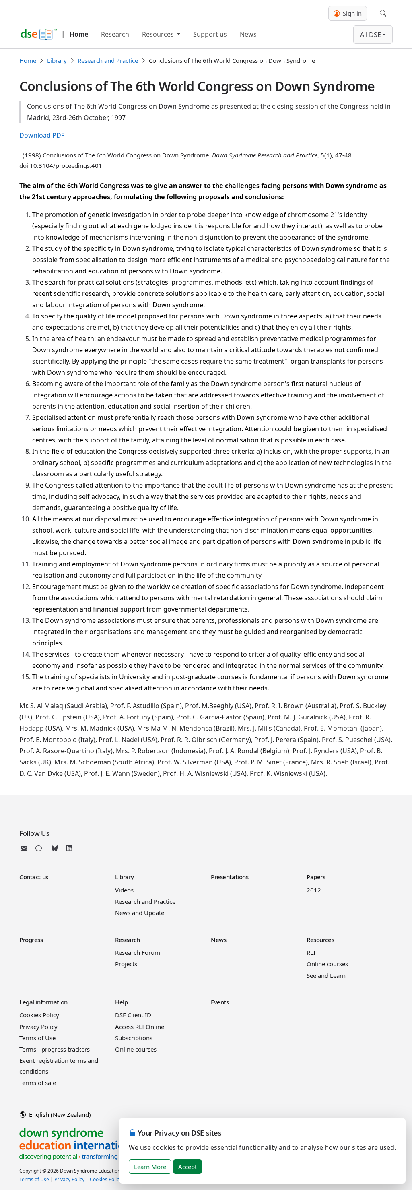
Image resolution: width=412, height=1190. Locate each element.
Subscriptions (133, 1038)
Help (121, 1002)
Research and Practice (108, 60)
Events (220, 1002)
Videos (124, 890)
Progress (31, 940)
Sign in (351, 13)
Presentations (229, 877)
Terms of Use (37, 1038)
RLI (311, 952)
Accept (187, 1167)
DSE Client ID (133, 1015)
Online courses (327, 964)
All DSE (370, 34)
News (248, 34)
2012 (314, 890)
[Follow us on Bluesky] (54, 848)
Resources (158, 34)
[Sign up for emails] (25, 848)
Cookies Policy (39, 1015)
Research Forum (137, 952)
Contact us (33, 877)
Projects (126, 964)
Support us (210, 34)
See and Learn (326, 975)
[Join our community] (40, 848)
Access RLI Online (139, 1027)
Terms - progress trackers (54, 1049)
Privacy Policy (38, 1027)
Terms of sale (37, 1082)
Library (57, 60)
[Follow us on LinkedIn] (69, 848)
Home (79, 34)
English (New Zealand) (59, 1114)
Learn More (150, 1167)
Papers (316, 877)
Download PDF (41, 135)
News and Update (139, 913)
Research (115, 34)
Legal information (43, 1002)
